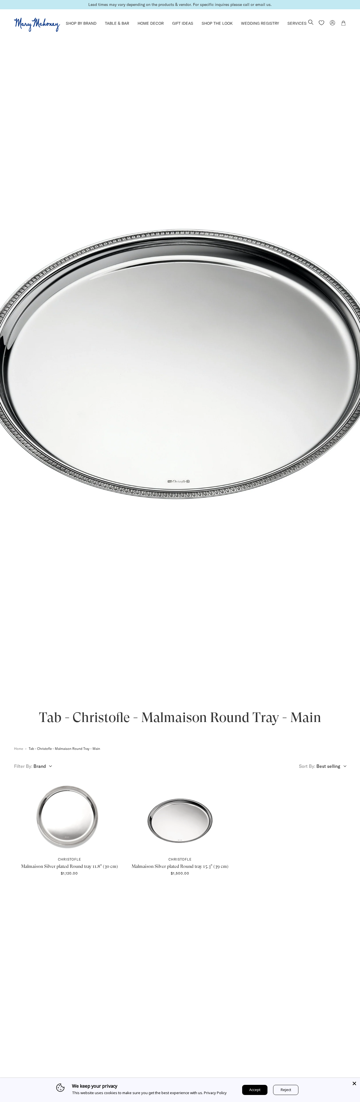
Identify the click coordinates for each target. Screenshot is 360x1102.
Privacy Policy (215, 1092)
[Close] (354, 1083)
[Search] (310, 23)
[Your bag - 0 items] (343, 24)
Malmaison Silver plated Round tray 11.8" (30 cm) (69, 866)
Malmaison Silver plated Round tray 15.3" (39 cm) (180, 866)
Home (18, 748)
